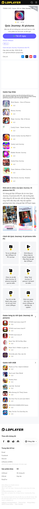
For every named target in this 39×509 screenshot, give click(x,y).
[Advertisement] (19, 74)
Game (14, 8)
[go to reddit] (13, 441)
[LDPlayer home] (11, 2)
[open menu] (36, 2)
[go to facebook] (4, 441)
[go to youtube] (8, 441)
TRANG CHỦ (7, 8)
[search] (32, 2)
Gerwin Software (8, 40)
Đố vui (19, 8)
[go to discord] (18, 441)
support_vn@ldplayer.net (7, 500)
